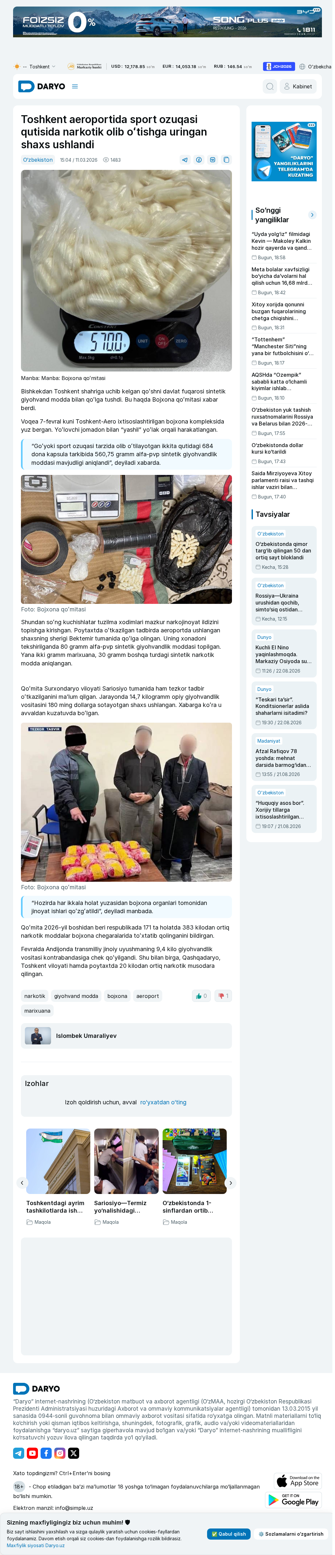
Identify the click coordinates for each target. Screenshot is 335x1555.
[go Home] (36, 1389)
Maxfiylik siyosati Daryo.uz (36, 1545)
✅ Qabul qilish (229, 1534)
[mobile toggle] (74, 86)
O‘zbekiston (38, 159)
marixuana (37, 1010)
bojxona (117, 996)
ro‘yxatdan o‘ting (163, 1102)
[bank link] (84, 66)
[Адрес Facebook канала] (46, 1453)
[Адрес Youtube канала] (32, 1453)
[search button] (270, 86)
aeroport (147, 996)
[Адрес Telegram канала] (18, 1453)
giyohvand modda (76, 996)
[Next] (230, 1183)
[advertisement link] (279, 66)
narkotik (34, 996)
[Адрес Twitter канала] (73, 1453)
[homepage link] (41, 86)
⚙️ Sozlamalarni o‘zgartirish (291, 1534)
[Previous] (22, 1183)
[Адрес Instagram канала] (59, 1453)
